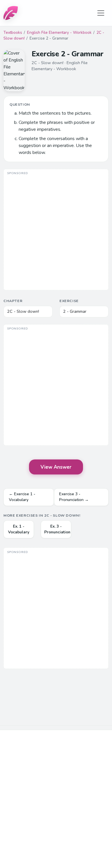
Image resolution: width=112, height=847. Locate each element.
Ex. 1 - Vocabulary (18, 529)
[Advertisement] (56, 230)
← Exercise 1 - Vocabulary (22, 496)
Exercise (69, 300)
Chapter (12, 300)
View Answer (56, 467)
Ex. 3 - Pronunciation (57, 529)
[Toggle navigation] (101, 13)
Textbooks (12, 32)
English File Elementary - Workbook (59, 32)
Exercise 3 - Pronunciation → (74, 496)
